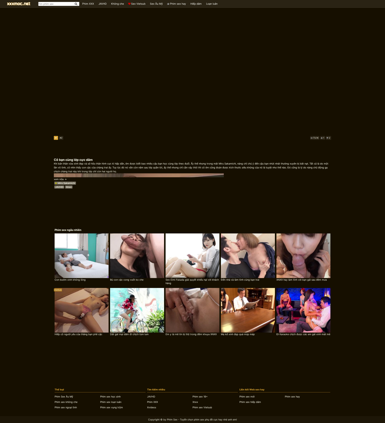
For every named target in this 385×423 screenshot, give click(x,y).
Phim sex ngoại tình (66, 407)
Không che (117, 3)
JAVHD (103, 3)
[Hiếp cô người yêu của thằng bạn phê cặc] (81, 310)
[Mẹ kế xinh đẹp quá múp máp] (248, 310)
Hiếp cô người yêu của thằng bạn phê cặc (78, 334)
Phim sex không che (66, 401)
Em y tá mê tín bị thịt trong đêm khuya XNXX (191, 334)
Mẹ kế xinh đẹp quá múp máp (238, 334)
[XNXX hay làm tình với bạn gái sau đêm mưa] (303, 255)
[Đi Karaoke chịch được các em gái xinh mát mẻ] (303, 310)
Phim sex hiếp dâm (250, 401)
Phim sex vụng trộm (111, 407)
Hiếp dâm (196, 3)
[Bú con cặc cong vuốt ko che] (137, 255)
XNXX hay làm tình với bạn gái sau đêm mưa (301, 279)
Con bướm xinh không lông (70, 279)
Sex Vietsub (138, 3)
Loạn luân (212, 3)
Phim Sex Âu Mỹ (64, 396)
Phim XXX (88, 3)
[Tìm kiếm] (76, 4)
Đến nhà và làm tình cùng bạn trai (240, 279)
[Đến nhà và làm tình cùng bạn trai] (248, 255)
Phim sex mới (247, 396)
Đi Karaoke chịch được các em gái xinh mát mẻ (303, 334)
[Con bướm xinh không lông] (81, 255)
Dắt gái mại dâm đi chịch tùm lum (129, 334)
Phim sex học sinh (110, 396)
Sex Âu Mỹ (156, 3)
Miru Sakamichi (66, 183)
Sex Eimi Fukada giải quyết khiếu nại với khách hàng (192, 281)
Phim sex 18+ (200, 396)
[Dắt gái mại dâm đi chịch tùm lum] (137, 310)
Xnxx (69, 187)
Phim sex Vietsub (202, 407)
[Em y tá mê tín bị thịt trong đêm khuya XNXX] (192, 310)
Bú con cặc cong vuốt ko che (126, 279)
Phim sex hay (178, 3)
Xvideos (151, 407)
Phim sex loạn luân (110, 401)
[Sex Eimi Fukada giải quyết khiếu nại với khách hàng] (192, 255)
